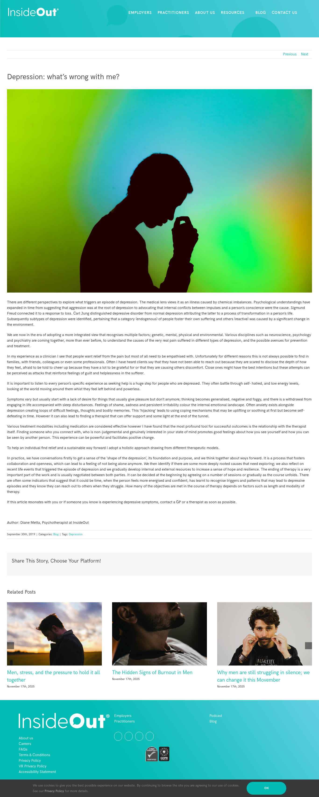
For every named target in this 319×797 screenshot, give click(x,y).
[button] (304, 13)
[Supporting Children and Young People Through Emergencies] (264, 640)
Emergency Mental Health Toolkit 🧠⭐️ (51, 672)
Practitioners (124, 734)
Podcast (215, 728)
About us (26, 751)
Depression (76, 534)
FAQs (23, 762)
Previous (290, 54)
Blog (56, 534)
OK (266, 788)
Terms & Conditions (34, 767)
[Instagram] (129, 748)
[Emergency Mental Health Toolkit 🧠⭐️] (54, 634)
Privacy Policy (30, 773)
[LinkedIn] (150, 748)
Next (304, 54)
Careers (25, 756)
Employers (122, 728)
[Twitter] (118, 748)
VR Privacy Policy (32, 779)
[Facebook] (139, 748)
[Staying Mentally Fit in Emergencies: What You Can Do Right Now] (159, 634)
